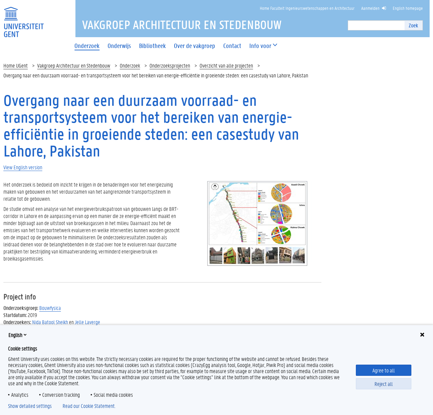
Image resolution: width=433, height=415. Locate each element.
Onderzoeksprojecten (170, 65)
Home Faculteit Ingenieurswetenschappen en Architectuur (307, 8)
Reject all (383, 383)
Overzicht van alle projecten (226, 65)
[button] (260, 46)
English (15, 334)
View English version (22, 167)
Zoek (413, 25)
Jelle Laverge (87, 321)
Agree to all (383, 370)
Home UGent (15, 65)
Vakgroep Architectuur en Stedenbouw (73, 65)
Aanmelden (370, 8)
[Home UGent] (23, 17)
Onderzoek (130, 65)
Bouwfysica (50, 307)
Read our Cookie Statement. (89, 406)
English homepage (408, 8)
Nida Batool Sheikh (50, 321)
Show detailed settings (30, 406)
